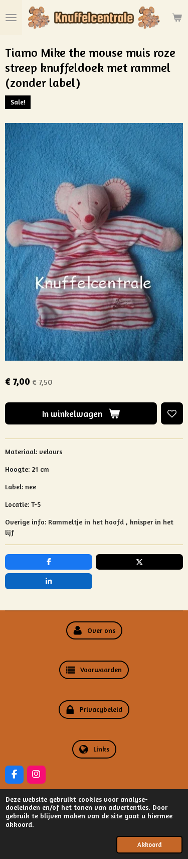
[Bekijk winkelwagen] (177, 17)
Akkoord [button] (149, 844)
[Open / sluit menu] (11, 17)
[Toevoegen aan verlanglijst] (172, 413)
